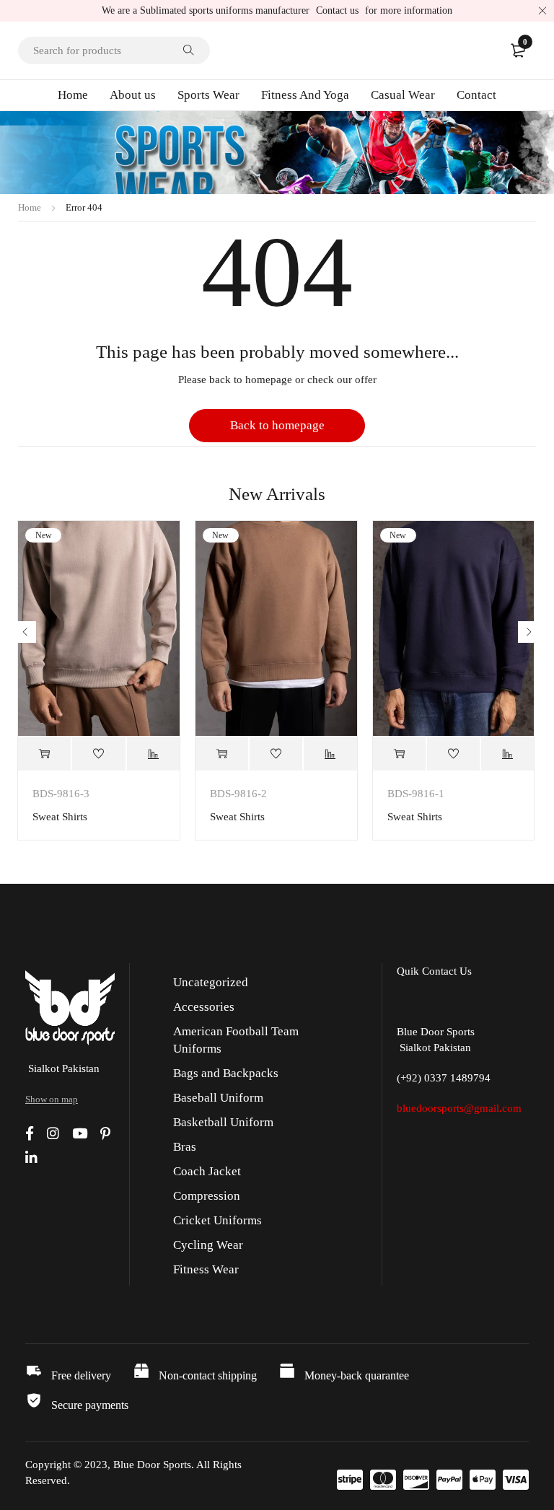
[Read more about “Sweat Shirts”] (44, 754)
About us (133, 95)
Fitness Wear (206, 1269)
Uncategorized (210, 982)
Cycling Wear (208, 1245)
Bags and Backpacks (225, 1073)
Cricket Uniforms (217, 1220)
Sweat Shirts (59, 816)
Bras (184, 1147)
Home (73, 95)
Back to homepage (277, 425)
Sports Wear (208, 95)
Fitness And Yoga (305, 95)
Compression (206, 1196)
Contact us (337, 10)
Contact (476, 95)
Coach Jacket (207, 1171)
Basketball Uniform (223, 1122)
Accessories (203, 1007)
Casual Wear (403, 95)
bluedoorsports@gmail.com (459, 1108)
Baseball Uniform (218, 1098)
